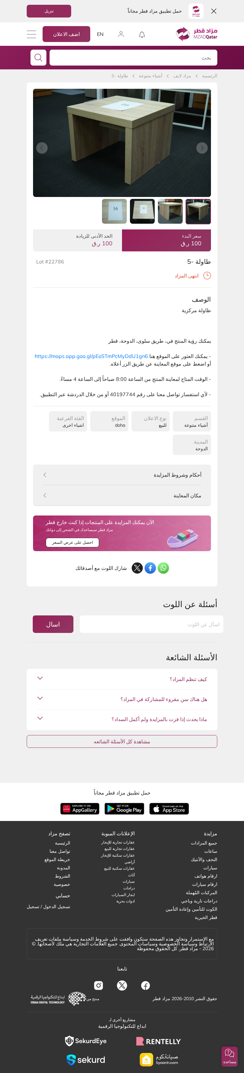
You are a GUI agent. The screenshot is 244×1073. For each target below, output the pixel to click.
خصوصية (62, 884)
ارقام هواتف (205, 876)
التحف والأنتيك (204, 859)
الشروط (62, 876)
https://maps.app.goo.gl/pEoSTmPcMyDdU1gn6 (91, 356)
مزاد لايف (182, 76)
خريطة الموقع (57, 859)
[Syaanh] (158, 1060)
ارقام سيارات (204, 884)
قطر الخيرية (206, 917)
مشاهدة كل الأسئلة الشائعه (122, 741)
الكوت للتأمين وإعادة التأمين (191, 909)
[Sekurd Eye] (85, 1041)
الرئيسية (209, 76)
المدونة (63, 868)
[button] (229, 1057)
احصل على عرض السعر (72, 542)
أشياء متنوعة (150, 76)
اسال (53, 624)
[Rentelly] (158, 1041)
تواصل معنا (60, 851)
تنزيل (49, 10)
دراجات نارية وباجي (199, 901)
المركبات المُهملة (201, 892)
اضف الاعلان (66, 34)
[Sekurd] (85, 1060)
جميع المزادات (204, 843)
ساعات (210, 851)
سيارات (210, 868)
